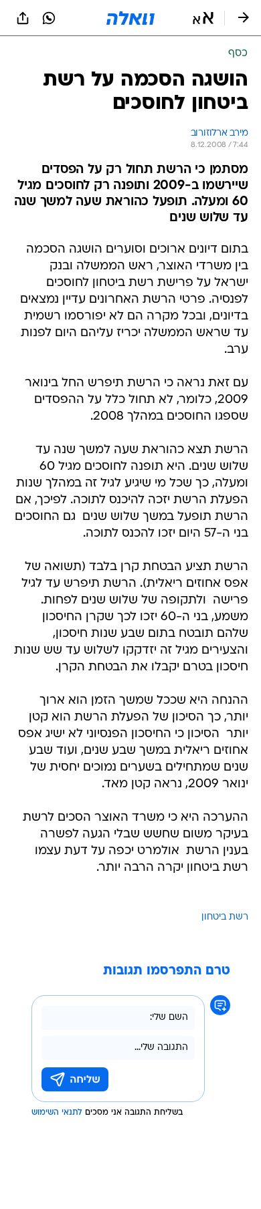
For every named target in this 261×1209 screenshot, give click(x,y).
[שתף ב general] (22, 18)
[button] (203, 18)
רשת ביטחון (224, 917)
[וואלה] (130, 18)
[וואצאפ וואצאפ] (49, 18)
